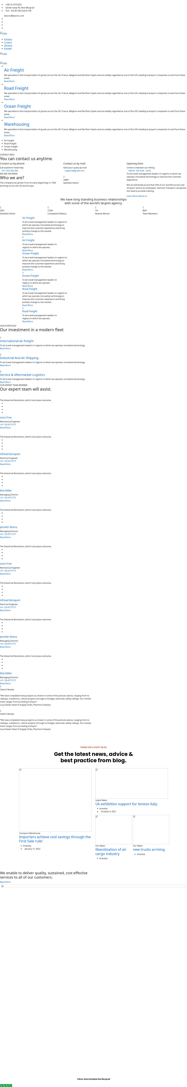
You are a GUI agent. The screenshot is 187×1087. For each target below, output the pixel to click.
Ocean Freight (17, 106)
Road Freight (16, 88)
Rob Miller (6, 490)
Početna (8, 39)
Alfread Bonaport (10, 454)
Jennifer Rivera (8, 527)
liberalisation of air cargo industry (110, 851)
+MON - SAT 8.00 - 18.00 (139, 170)
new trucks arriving (149, 849)
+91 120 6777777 (8, 424)
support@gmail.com (74, 170)
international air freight (17, 341)
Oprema (8, 45)
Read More (9, 81)
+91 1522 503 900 (10, 170)
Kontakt (8, 48)
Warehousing (16, 124)
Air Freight (14, 70)
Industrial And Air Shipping (19, 358)
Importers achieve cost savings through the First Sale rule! (55, 838)
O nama (8, 42)
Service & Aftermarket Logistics (22, 375)
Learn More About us (137, 196)
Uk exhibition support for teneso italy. (126, 803)
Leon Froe (6, 417)
